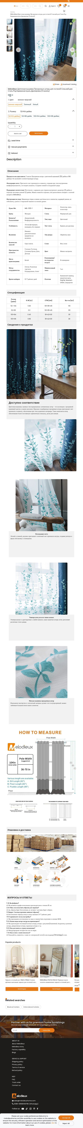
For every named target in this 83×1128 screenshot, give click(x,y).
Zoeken (28, 6)
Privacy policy (17, 1064)
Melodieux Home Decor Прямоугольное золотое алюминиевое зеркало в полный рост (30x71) (55, 981)
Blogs (14, 1052)
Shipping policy (17, 1061)
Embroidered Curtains (31, 1007)
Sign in (53, 6)
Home (12, 12)
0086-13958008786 (21, 1104)
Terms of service (18, 1067)
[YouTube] (23, 1109)
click (53, 1123)
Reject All (66, 1123)
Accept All (66, 1118)
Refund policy (17, 1070)
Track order (16, 1082)
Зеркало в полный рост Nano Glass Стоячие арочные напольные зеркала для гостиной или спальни (20, 981)
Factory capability (19, 1049)
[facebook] (37, 1109)
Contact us (16, 1085)
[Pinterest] (34, 1109)
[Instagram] (30, 1109)
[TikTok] (27, 1109)
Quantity (12, 122)
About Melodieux (18, 1044)
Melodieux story (18, 1047)
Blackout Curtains (13, 1007)
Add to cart (17, 133)
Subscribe (47, 1030)
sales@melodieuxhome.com (25, 1101)
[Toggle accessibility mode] (69, 1)
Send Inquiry (39, 133)
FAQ (13, 1079)
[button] (18, 50)
